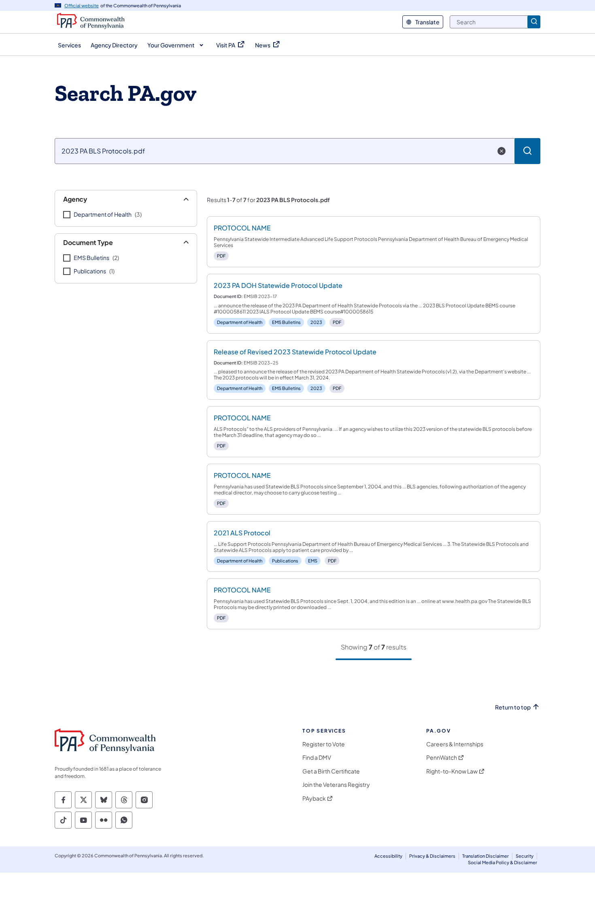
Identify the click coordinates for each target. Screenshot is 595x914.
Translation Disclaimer (485, 856)
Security (524, 856)
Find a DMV (316, 757)
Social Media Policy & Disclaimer (502, 862)
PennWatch (441, 757)
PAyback (314, 798)
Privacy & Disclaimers (432, 856)
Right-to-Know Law (452, 771)
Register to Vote (323, 744)
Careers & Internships (454, 744)
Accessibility (388, 856)
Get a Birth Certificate (331, 771)
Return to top (513, 707)
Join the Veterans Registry (336, 784)
